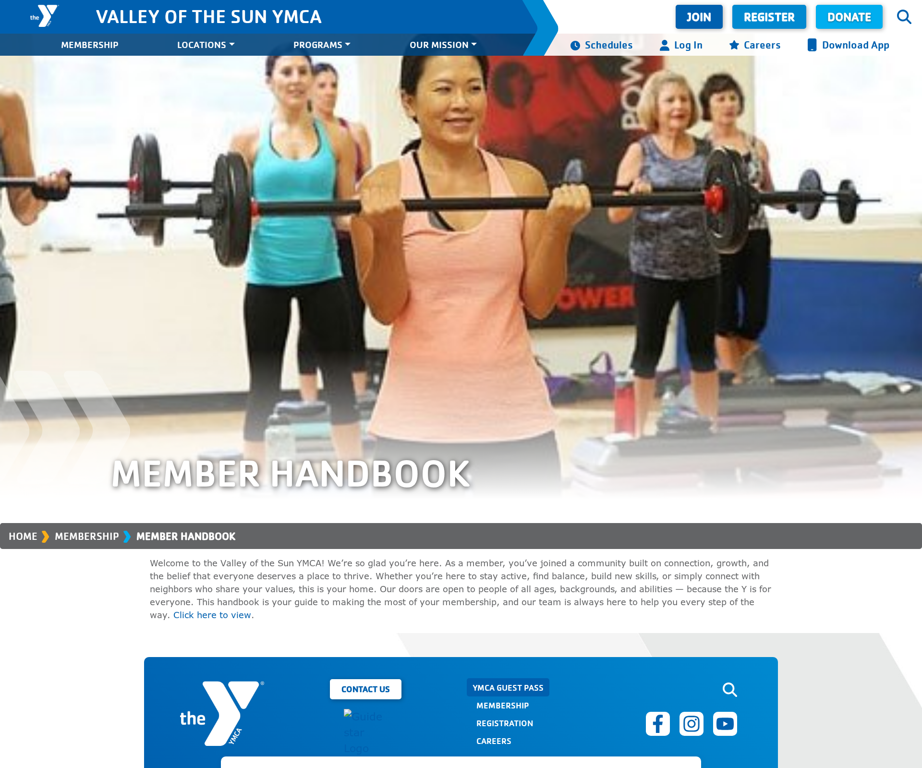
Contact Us (365, 688)
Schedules (609, 44)
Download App (855, 44)
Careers (762, 44)
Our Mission (439, 44)
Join (699, 16)
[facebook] (658, 724)
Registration (504, 723)
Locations (201, 44)
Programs (317, 44)
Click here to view (212, 615)
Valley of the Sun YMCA (209, 16)
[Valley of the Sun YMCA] (45, 16)
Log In (688, 44)
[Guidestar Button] (365, 732)
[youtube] (725, 724)
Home (23, 536)
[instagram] (691, 724)
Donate (849, 16)
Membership (90, 44)
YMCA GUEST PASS (508, 687)
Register (769, 16)
